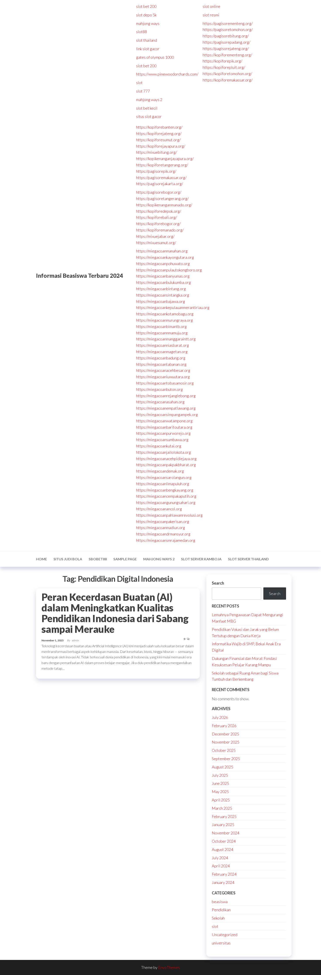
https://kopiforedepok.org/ (158, 211)
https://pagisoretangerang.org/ (162, 198)
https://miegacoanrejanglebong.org (166, 395)
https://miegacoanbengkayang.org (164, 490)
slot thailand (146, 40)
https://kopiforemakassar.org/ (227, 80)
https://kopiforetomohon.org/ (227, 73)
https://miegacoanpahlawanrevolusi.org (169, 515)
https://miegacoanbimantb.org (161, 326)
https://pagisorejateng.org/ (226, 48)
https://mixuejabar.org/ (155, 236)
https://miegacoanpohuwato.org (163, 263)
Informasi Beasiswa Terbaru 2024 (79, 275)
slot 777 (143, 91)
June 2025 (220, 783)
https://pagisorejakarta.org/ (159, 183)
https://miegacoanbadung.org (160, 357)
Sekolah (218, 918)
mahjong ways (147, 23)
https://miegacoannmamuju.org (162, 332)
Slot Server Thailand (248, 559)
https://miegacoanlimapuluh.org (162, 483)
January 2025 (223, 824)
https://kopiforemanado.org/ (160, 230)
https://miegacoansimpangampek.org (167, 414)
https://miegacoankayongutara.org (165, 257)
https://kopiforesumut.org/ (158, 139)
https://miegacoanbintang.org (161, 288)
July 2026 (220, 717)
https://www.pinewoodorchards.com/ (167, 74)
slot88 (141, 31)
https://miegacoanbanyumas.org (163, 276)
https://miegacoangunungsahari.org (165, 502)
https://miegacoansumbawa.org (162, 439)
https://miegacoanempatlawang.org (166, 408)
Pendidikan (221, 909)
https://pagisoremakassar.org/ (161, 177)
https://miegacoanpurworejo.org (163, 433)
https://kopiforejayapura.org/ (160, 146)
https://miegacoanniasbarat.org (162, 345)
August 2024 (222, 849)
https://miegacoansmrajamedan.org (165, 540)
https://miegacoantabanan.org (161, 364)
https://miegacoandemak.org (160, 471)
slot (139, 82)
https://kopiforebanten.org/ (159, 127)
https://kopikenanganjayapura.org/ (165, 158)
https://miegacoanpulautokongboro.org (169, 269)
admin (75, 640)
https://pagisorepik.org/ (156, 171)
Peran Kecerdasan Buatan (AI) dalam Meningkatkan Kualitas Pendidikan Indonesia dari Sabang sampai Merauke (114, 613)
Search (218, 583)
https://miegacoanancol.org (159, 508)
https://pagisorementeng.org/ (228, 23)
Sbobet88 (98, 559)
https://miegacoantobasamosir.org (165, 383)
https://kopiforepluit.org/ (224, 67)
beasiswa (220, 901)
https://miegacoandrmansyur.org (163, 534)
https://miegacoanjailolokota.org (163, 452)
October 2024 (224, 841)
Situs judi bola (68, 559)
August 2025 (222, 766)
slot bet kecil (146, 108)
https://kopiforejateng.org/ (158, 133)
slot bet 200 (146, 6)
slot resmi (211, 14)
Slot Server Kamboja (201, 559)
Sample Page (125, 559)
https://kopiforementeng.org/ (227, 54)
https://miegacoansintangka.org (162, 295)
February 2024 (224, 874)
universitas (221, 942)
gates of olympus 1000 (155, 57)
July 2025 (220, 775)
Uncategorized (224, 934)
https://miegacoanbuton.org (159, 389)
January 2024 (223, 882)
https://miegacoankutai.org (158, 445)
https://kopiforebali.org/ (156, 217)
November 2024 (225, 832)
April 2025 (221, 799)
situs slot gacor (149, 116)
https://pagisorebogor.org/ (158, 192)
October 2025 (224, 750)
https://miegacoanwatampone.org (164, 420)
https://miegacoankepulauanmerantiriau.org (172, 307)
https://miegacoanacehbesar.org (163, 370)
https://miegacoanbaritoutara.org (164, 427)
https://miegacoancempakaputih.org (166, 496)
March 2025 (222, 808)
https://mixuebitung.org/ (156, 152)
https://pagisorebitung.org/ (226, 35)
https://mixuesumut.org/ (156, 242)
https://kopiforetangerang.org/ (162, 164)
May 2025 (220, 791)
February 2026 (224, 725)
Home (41, 559)
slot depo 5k (146, 14)
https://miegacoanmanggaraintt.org (166, 339)
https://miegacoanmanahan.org (162, 250)
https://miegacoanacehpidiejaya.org (166, 458)
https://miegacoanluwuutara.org (163, 376)
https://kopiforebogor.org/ (158, 223)
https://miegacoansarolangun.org (164, 477)
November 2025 (225, 742)
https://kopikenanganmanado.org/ (164, 204)
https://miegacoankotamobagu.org (164, 313)
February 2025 (224, 816)
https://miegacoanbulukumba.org (163, 282)
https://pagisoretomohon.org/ (228, 29)
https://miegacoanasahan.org (160, 401)
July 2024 (220, 857)
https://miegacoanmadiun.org (160, 527)
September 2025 (226, 758)
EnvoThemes (169, 967)
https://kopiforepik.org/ (222, 61)
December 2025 (225, 734)
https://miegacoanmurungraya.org (164, 320)
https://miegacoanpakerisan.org (162, 521)
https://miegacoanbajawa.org (160, 301)
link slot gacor (147, 48)
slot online (211, 6)
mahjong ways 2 (149, 99)
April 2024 (221, 865)
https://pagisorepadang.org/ (226, 42)
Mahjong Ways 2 (158, 559)
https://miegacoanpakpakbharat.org (166, 464)
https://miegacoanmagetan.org (162, 351)
